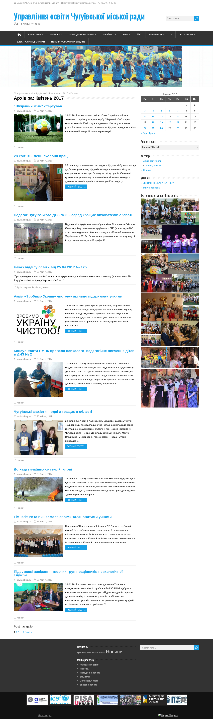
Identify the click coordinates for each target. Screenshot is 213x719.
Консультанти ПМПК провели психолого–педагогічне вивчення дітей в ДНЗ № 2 (74, 352)
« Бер (144, 133)
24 (145, 128)
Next (183, 699)
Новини (20, 147)
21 (178, 122)
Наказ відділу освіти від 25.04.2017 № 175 (50, 267)
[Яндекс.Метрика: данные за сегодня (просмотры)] (168, 715)
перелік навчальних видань (68, 41)
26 (161, 128)
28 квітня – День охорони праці (41, 156)
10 (145, 116)
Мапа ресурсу (45, 715)
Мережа (55, 34)
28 (178, 128)
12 (161, 116)
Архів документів (25, 287)
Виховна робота (159, 34)
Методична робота (82, 34)
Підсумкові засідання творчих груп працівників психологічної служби (68, 573)
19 (161, 122)
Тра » (152, 133)
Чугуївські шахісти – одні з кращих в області (53, 412)
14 (178, 116)
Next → (29, 632)
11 (153, 116)
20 (169, 122)
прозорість (186, 34)
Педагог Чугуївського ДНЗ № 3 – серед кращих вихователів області (73, 215)
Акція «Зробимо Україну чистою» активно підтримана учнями (68, 296)
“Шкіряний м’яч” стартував (38, 106)
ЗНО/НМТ (108, 34)
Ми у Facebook (151, 187)
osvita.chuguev (24, 111)
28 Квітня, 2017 (44, 111)
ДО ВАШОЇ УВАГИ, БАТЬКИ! (158, 183)
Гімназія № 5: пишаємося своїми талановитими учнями (63, 517)
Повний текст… (76, 187)
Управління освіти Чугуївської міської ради (79, 16)
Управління (34, 34)
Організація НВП (89, 680)
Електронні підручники (31, 41)
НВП (125, 34)
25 (153, 128)
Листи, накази (42, 287)
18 (153, 122)
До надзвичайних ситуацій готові (43, 469)
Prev (30, 699)
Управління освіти (89, 664)
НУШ (139, 34)
